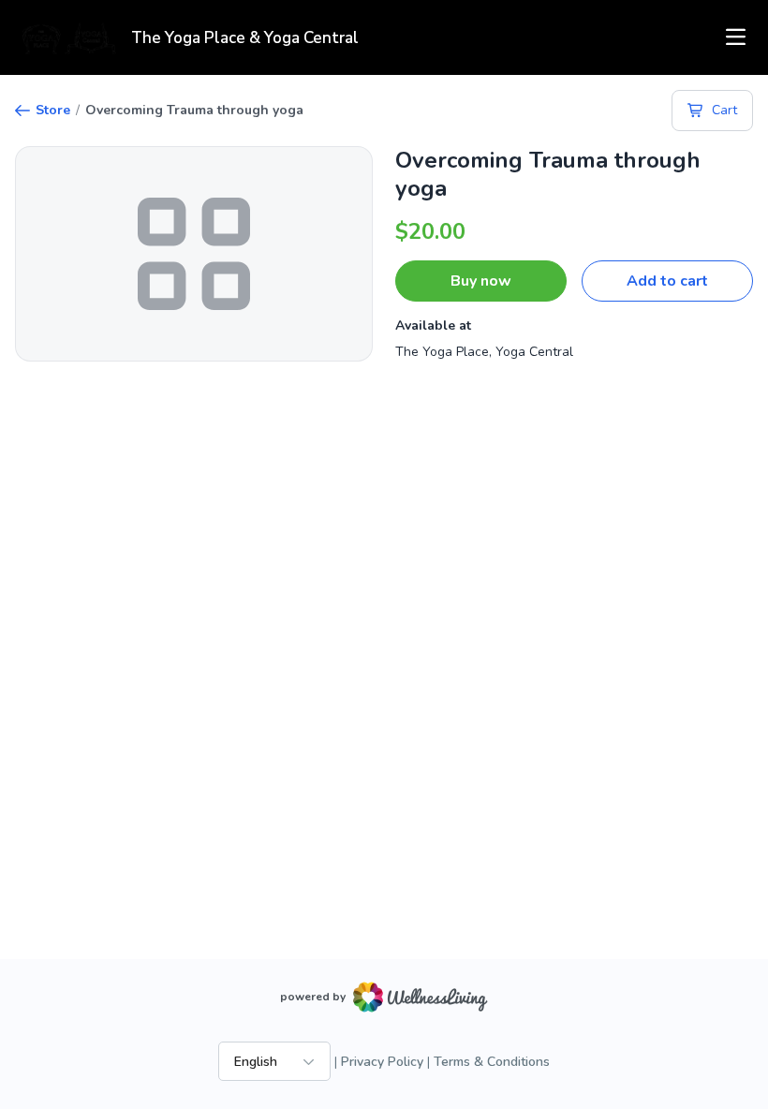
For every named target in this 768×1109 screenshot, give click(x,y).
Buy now (480, 281)
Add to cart (667, 281)
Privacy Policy (382, 1062)
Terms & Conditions (492, 1062)
